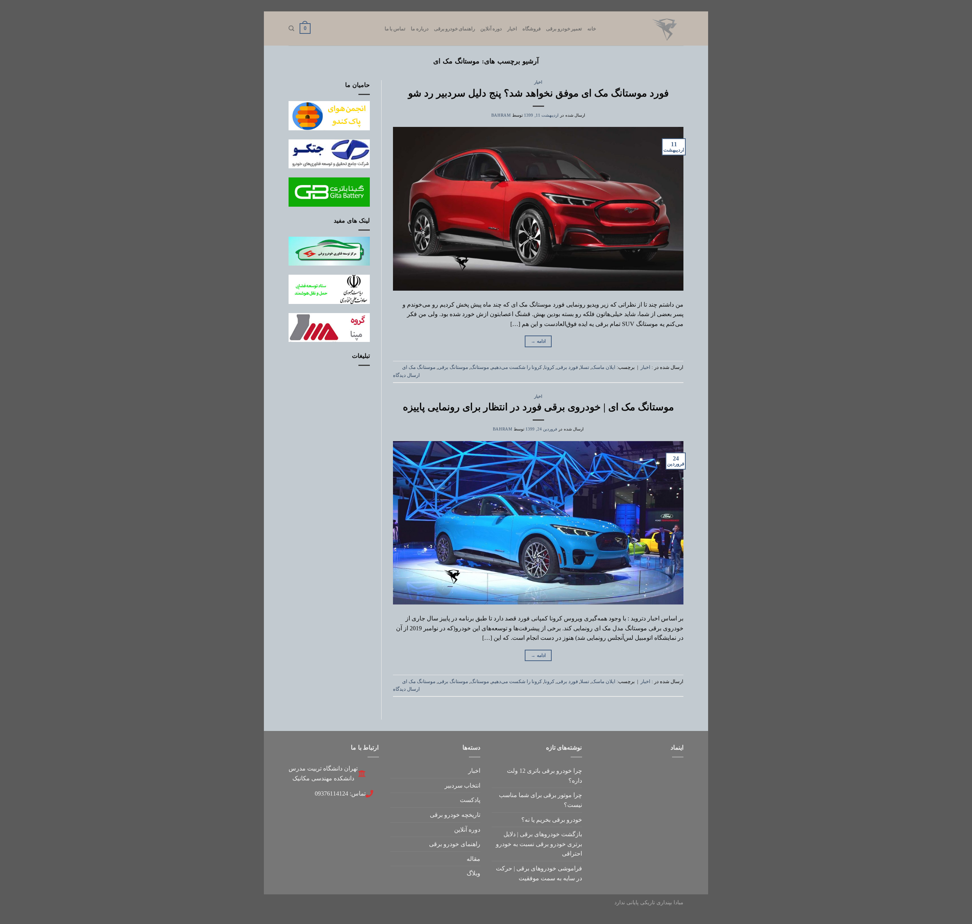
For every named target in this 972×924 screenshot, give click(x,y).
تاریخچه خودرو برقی (455, 815)
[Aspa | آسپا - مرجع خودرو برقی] (645, 28)
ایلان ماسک (603, 367)
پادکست (470, 800)
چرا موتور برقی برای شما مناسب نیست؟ (540, 800)
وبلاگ (473, 873)
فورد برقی (567, 367)
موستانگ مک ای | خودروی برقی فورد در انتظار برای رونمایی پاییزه (538, 407)
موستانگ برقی (453, 367)
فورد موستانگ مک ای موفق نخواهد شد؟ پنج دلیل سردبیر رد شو (538, 93)
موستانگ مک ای (419, 367)
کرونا (549, 367)
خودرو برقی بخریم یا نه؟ (551, 819)
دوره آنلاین (491, 28)
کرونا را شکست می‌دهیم (516, 367)
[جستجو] (291, 28)
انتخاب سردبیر (462, 785)
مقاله (473, 859)
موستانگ (479, 367)
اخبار (512, 28)
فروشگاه (531, 28)
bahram (501, 115)
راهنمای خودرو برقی (454, 28)
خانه (591, 28)
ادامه (538, 341)
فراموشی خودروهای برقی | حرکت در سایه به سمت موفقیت (539, 873)
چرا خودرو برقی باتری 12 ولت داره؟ (544, 775)
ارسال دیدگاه (406, 375)
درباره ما (419, 28)
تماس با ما (395, 28)
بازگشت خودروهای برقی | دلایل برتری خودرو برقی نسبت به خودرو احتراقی (539, 844)
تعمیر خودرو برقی (564, 28)
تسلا (584, 367)
